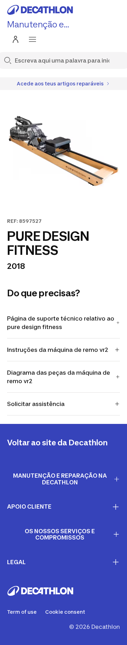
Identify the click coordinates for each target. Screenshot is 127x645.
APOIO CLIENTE (29, 506)
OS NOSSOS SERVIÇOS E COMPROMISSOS (60, 534)
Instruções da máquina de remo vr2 (57, 349)
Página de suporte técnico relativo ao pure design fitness (60, 322)
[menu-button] (32, 39)
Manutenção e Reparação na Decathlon (60, 479)
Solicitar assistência (36, 403)
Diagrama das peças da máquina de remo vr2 (58, 377)
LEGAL (16, 562)
